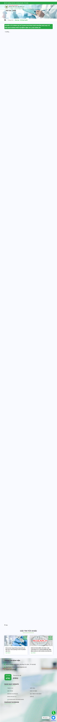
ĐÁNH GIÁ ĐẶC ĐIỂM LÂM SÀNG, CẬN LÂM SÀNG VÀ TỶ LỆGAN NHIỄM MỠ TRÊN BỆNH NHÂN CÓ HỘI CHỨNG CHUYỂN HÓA (15, 649)
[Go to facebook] (53, 717)
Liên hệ (32, 696)
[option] (16, 645)
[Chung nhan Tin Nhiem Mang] (15, 699)
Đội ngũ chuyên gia (12, 693)
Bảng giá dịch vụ (11, 696)
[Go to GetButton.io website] (53, 720)
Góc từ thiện (33, 691)
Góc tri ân (10, 691)
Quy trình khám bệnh (35, 693)
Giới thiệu (32, 688)
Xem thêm (7, 652)
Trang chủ (10, 20)
